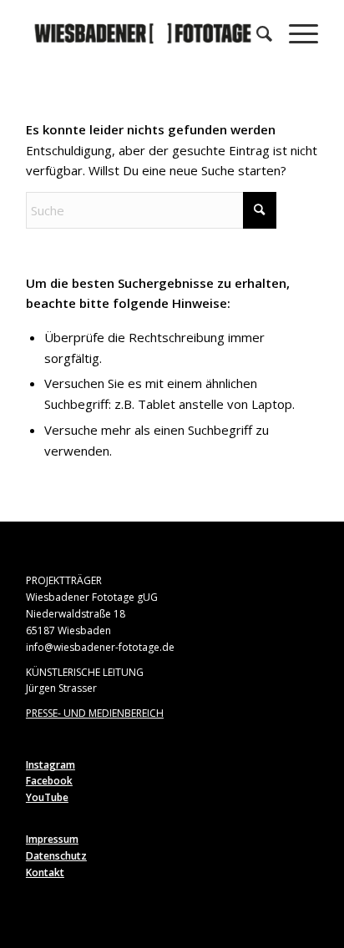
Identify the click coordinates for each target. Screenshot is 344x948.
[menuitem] (256, 33)
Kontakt (45, 872)
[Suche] (256, 33)
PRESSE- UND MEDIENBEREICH (95, 713)
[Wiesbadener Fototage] (143, 33)
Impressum (52, 839)
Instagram (50, 765)
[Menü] (295, 33)
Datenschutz (56, 856)
